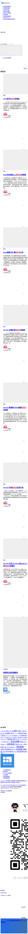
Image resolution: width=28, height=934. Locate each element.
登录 (2, 32)
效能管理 (22, 780)
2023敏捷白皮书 (7, 769)
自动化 (9, 782)
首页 (7, 57)
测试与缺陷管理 (7, 16)
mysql (16, 733)
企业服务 (5, 669)
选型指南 (13, 744)
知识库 (20, 739)
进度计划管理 (6, 11)
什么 (16, 737)
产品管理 (13, 780)
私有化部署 (17, 742)
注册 (4, 32)
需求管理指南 (6, 776)
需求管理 (21, 744)
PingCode (3, 780)
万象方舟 (18, 782)
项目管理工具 (10, 749)
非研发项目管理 (7, 6)
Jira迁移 (9, 733)
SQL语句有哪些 (11, 99)
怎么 (5, 739)
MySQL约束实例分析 (13, 487)
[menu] (1, 1)
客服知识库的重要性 (10, 673)
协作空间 (5, 782)
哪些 (22, 737)
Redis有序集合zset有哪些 (14, 175)
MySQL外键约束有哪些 (14, 330)
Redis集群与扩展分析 (13, 252)
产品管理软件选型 (8, 737)
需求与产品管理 (7, 13)
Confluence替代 (6, 731)
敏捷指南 (5, 771)
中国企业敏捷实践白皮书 (9, 19)
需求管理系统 (12, 747)
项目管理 (8, 780)
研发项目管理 (6, 8)
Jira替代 (16, 731)
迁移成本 (4, 744)
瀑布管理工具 (12, 739)
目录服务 (13, 782)
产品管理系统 (15, 735)
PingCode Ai (6, 17)
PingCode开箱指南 (7, 773)
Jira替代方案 (6, 9)
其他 (4, 95)
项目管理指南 (6, 778)
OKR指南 (5, 774)
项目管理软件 (11, 751)
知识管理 (5, 14)
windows (8, 735)
